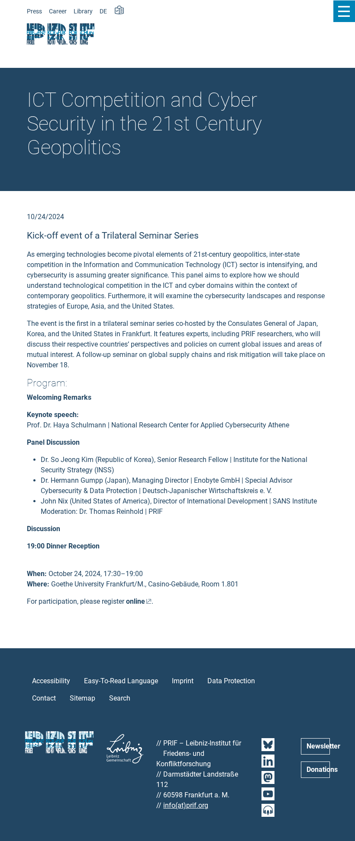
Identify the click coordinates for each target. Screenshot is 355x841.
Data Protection (231, 681)
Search (119, 698)
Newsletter (318, 746)
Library (83, 11)
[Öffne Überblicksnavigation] (344, 11)
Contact (44, 698)
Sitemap (82, 698)
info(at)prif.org (185, 805)
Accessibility (51, 681)
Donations (318, 769)
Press (34, 11)
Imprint (183, 681)
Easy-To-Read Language (121, 681)
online (135, 601)
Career (58, 11)
